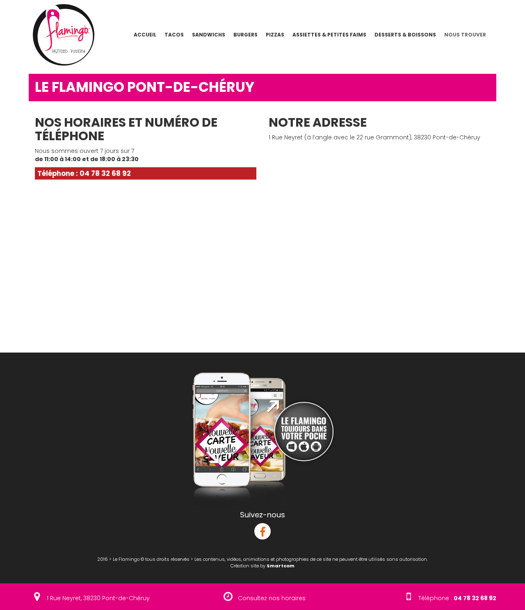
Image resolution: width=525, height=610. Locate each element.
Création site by (262, 565)
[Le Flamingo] (60, 34)
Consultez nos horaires (272, 598)
